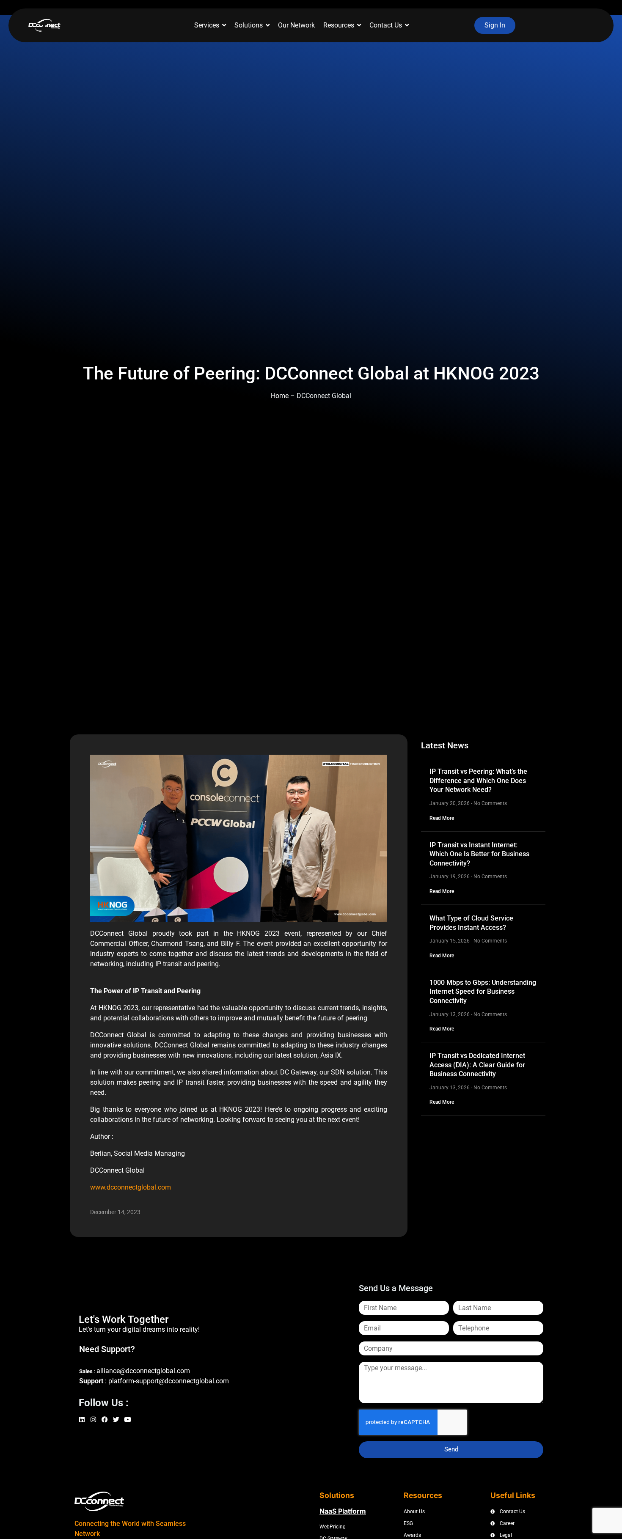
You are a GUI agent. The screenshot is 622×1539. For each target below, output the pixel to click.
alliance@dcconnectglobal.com (143, 1371)
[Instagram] (94, 1420)
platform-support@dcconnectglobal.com (168, 1381)
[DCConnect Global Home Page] (44, 25)
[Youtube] (128, 1420)
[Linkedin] (83, 1420)
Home (280, 396)
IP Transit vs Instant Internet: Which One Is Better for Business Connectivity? (479, 854)
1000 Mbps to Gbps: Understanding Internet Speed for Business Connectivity (482, 991)
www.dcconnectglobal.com (130, 1187)
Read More (441, 818)
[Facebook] (106, 1420)
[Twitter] (117, 1420)
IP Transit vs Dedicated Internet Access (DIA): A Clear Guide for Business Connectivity (477, 1065)
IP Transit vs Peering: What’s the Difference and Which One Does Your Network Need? (478, 780)
